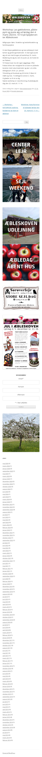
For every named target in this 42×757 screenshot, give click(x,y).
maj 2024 (5, 494)
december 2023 (7, 504)
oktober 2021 (7, 558)
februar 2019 (7, 610)
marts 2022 (6, 553)
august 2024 (6, 489)
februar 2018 (7, 635)
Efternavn (21, 394)
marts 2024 (6, 499)
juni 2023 (5, 517)
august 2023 (6, 512)
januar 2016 (6, 686)
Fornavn (21, 386)
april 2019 (6, 604)
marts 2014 (6, 738)
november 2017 (8, 643)
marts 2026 (6, 466)
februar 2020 (7, 581)
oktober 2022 (7, 538)
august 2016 (6, 671)
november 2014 (8, 722)
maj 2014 (5, 735)
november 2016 (8, 666)
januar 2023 (6, 530)
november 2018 (8, 615)
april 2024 (6, 497)
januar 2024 (6, 502)
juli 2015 (5, 702)
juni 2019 (5, 599)
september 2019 (8, 592)
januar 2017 (6, 663)
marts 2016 (6, 681)
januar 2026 (6, 469)
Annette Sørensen (17, 91)
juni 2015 (5, 704)
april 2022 (6, 551)
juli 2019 (5, 597)
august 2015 (6, 699)
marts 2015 (6, 712)
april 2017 (6, 656)
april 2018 (6, 630)
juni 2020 (5, 579)
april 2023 (6, 522)
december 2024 (7, 481)
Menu (21, 10)
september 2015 (8, 697)
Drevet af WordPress (9, 753)
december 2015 (7, 689)
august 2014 (6, 730)
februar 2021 (7, 569)
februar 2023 (7, 528)
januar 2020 (6, 584)
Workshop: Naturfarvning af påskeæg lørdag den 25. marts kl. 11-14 (30, 108)
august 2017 (6, 648)
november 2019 (8, 589)
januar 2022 (6, 556)
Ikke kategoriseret (25, 89)
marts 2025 (6, 476)
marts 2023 (6, 525)
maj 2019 (5, 602)
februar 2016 (7, 684)
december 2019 (7, 586)
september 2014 (8, 727)
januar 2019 (6, 612)
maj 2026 (5, 463)
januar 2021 (6, 571)
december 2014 (7, 720)
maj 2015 (5, 707)
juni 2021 (5, 563)
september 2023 (8, 510)
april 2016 (6, 679)
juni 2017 (5, 651)
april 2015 (6, 709)
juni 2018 (5, 627)
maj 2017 (5, 653)
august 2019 (6, 594)
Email (21, 378)
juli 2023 (5, 515)
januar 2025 (6, 479)
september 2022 (8, 540)
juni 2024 (5, 492)
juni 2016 (5, 674)
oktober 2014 (7, 725)
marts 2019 (6, 607)
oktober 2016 (7, 668)
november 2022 (8, 535)
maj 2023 (5, 520)
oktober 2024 (7, 487)
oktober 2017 (7, 645)
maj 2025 (5, 474)
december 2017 (7, 640)
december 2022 (7, 533)
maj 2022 (5, 548)
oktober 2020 (7, 574)
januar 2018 (6, 638)
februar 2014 (7, 740)
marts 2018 (6, 633)
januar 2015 (6, 717)
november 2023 (8, 507)
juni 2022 (5, 545)
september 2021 (8, 561)
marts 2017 (6, 658)
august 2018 (6, 622)
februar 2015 (7, 715)
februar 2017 (7, 661)
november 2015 (8, 692)
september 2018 (8, 620)
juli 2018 (5, 625)
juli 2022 (5, 543)
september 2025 (8, 471)
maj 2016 (5, 676)
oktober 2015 (7, 694)
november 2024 (8, 484)
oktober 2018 (7, 617)
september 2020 (8, 576)
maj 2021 (5, 566)
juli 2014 (5, 733)
